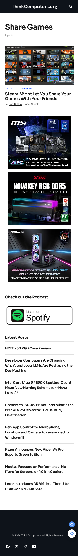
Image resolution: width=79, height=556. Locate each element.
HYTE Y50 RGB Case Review (28, 348)
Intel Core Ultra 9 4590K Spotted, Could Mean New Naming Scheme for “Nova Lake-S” (38, 387)
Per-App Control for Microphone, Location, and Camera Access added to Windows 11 (37, 432)
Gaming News (25, 89)
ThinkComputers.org (34, 6)
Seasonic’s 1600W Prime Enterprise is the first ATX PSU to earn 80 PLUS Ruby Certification (39, 410)
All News (11, 89)
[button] (7, 6)
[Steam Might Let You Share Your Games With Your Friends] (39, 65)
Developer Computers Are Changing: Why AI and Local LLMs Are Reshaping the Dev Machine (39, 365)
